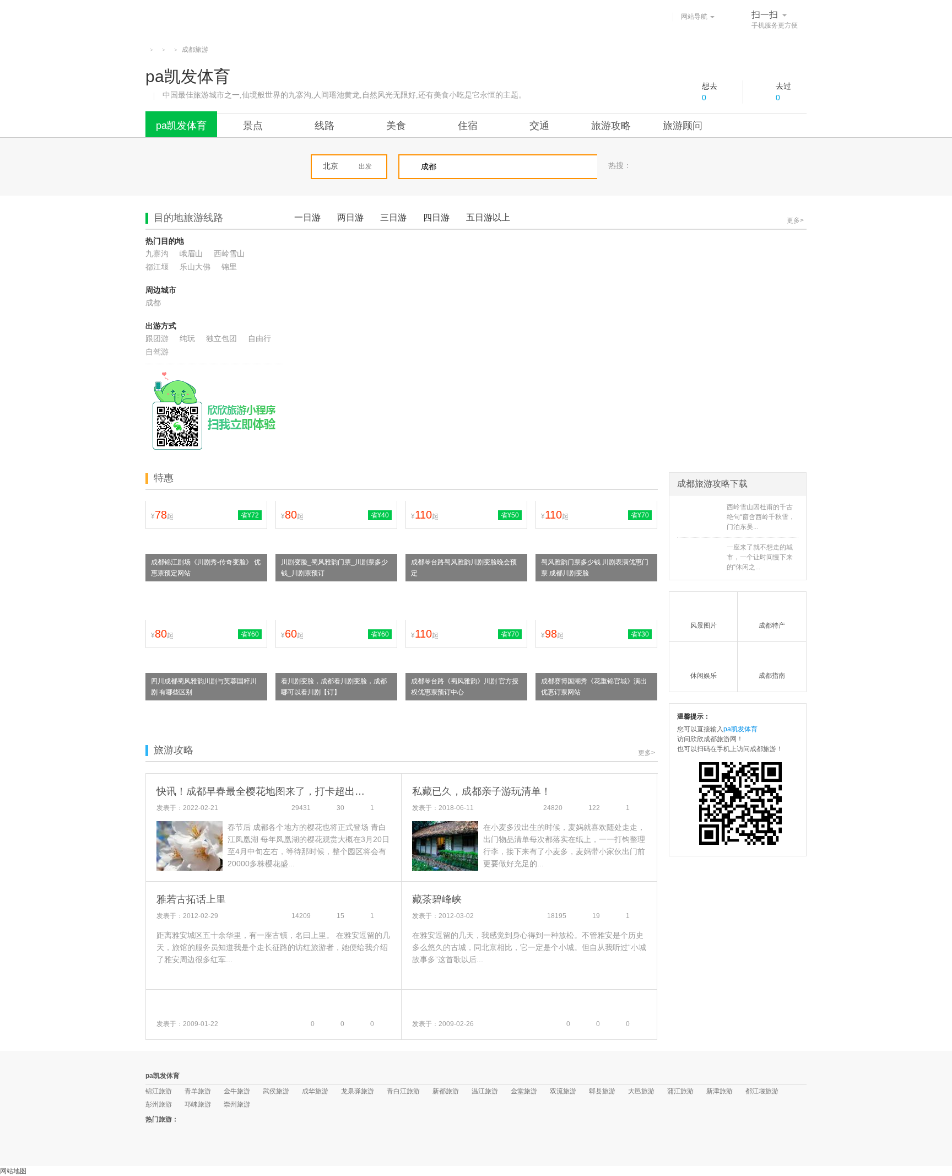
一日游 (307, 217)
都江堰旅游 (761, 1091)
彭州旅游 (158, 1104)
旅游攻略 (611, 125)
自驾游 (157, 351)
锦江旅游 (158, 1091)
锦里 (229, 266)
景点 (253, 125)
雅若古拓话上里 (191, 899)
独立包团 (221, 338)
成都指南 (772, 675)
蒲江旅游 (680, 1091)
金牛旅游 (237, 1091)
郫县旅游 (602, 1091)
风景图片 (703, 625)
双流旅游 (563, 1091)
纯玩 (187, 338)
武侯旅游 (276, 1091)
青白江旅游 (403, 1091)
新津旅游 (719, 1091)
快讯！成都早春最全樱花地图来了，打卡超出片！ (265, 791)
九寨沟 (157, 253)
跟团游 (157, 338)
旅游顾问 (682, 125)
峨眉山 (191, 253)
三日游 (393, 217)
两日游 (350, 217)
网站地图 (13, 1171)
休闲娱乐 (703, 675)
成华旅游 (315, 1091)
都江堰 (157, 266)
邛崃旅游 (198, 1104)
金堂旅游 (524, 1091)
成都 (153, 302)
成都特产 (772, 625)
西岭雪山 (229, 253)
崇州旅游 (237, 1104)
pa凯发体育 (181, 125)
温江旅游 (485, 1091)
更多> (795, 220)
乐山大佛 (195, 266)
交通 (539, 125)
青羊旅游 (198, 1091)
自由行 (259, 338)
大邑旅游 (641, 1091)
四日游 (436, 217)
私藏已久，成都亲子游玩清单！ (481, 791)
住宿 (468, 125)
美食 (396, 125)
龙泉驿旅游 (357, 1091)
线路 (324, 125)
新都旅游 (445, 1091)
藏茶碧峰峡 (437, 899)
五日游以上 (488, 217)
